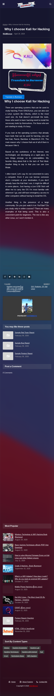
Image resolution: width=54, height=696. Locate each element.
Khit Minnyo (33, 686)
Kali (41, 652)
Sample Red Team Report (24, 333)
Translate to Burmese (13, 97)
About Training (27, 682)
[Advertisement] (27, 243)
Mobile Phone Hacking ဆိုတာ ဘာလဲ (28, 587)
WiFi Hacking (32, 656)
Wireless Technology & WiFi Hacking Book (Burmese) (31, 535)
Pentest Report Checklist (24, 618)
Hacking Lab (34, 648)
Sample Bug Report (22, 343)
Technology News (17, 656)
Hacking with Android (29, 652)
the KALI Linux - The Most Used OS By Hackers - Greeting (30, 598)
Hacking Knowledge (20, 648)
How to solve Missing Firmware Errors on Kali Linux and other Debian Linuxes (32, 556)
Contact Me (43, 682)
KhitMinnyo (7, 34)
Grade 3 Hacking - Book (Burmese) (28, 566)
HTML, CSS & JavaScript (24, 629)
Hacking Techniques (11, 652)
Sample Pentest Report (24, 353)
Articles (6, 648)
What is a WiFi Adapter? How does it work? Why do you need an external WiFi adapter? (31, 577)
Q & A (6, 656)
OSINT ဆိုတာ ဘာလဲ (23, 608)
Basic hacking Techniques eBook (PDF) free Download (31, 546)
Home (5, 24)
